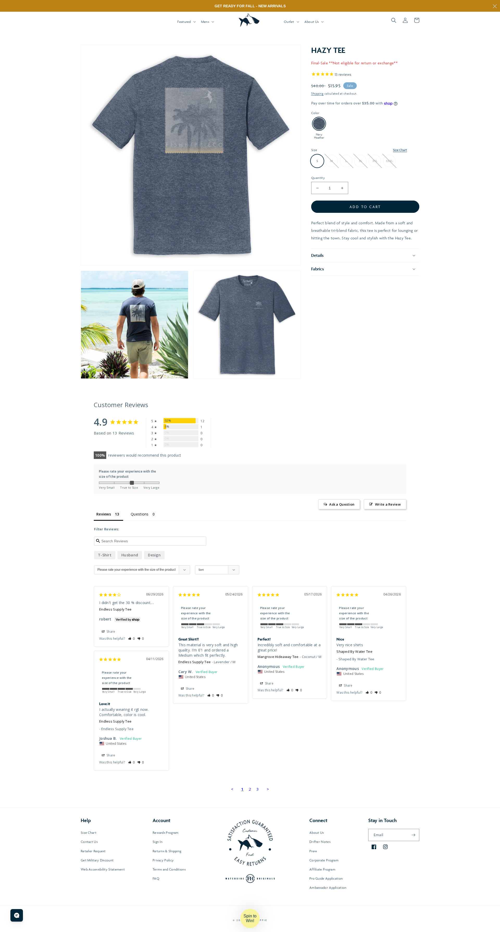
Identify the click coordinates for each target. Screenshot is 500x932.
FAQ (156, 878)
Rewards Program (166, 832)
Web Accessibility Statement (103, 869)
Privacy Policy (163, 860)
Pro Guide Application (326, 878)
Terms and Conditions (169, 869)
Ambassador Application (328, 887)
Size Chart (400, 150)
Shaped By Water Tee (354, 651)
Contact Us (89, 842)
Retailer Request (93, 851)
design (154, 554)
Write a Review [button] (388, 504)
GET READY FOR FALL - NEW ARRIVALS (250, 6)
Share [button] (110, 631)
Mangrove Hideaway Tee (278, 656)
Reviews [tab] (103, 514)
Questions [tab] (140, 514)
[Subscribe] (413, 835)
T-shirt (104, 554)
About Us (316, 832)
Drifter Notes (319, 842)
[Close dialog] (495, 6)
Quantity (318, 178)
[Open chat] (16, 915)
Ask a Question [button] (341, 504)
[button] (186, 21)
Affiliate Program (322, 869)
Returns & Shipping (167, 851)
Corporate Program (324, 860)
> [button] (268, 789)
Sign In (157, 842)
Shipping (317, 93)
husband (129, 554)
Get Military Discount (97, 860)
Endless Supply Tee (115, 609)
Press (313, 851)
